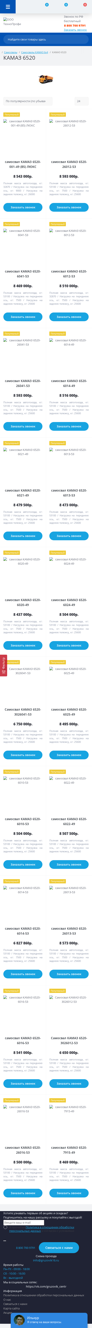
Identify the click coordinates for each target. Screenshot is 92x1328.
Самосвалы (10, 52)
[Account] (25, 6)
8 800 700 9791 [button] (25, 1248)
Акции (7, 1313)
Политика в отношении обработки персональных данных (41, 1229)
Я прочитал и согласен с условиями (41, 1229)
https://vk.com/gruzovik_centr (46, 1286)
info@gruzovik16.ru (46, 1260)
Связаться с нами (59, 1248)
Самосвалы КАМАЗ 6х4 (34, 52)
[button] (78, 25)
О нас (7, 1300)
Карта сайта (11, 1308)
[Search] (84, 39)
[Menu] (8, 6)
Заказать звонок (75, 30)
